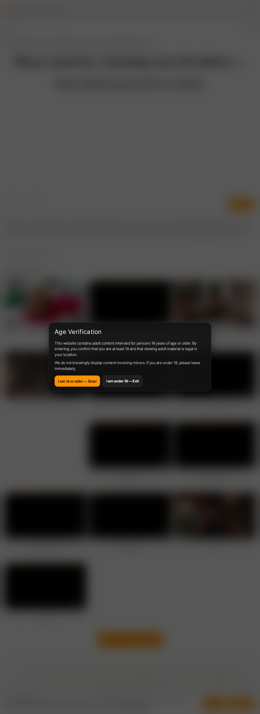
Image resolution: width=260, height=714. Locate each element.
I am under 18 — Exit (122, 381)
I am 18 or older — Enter (77, 381)
